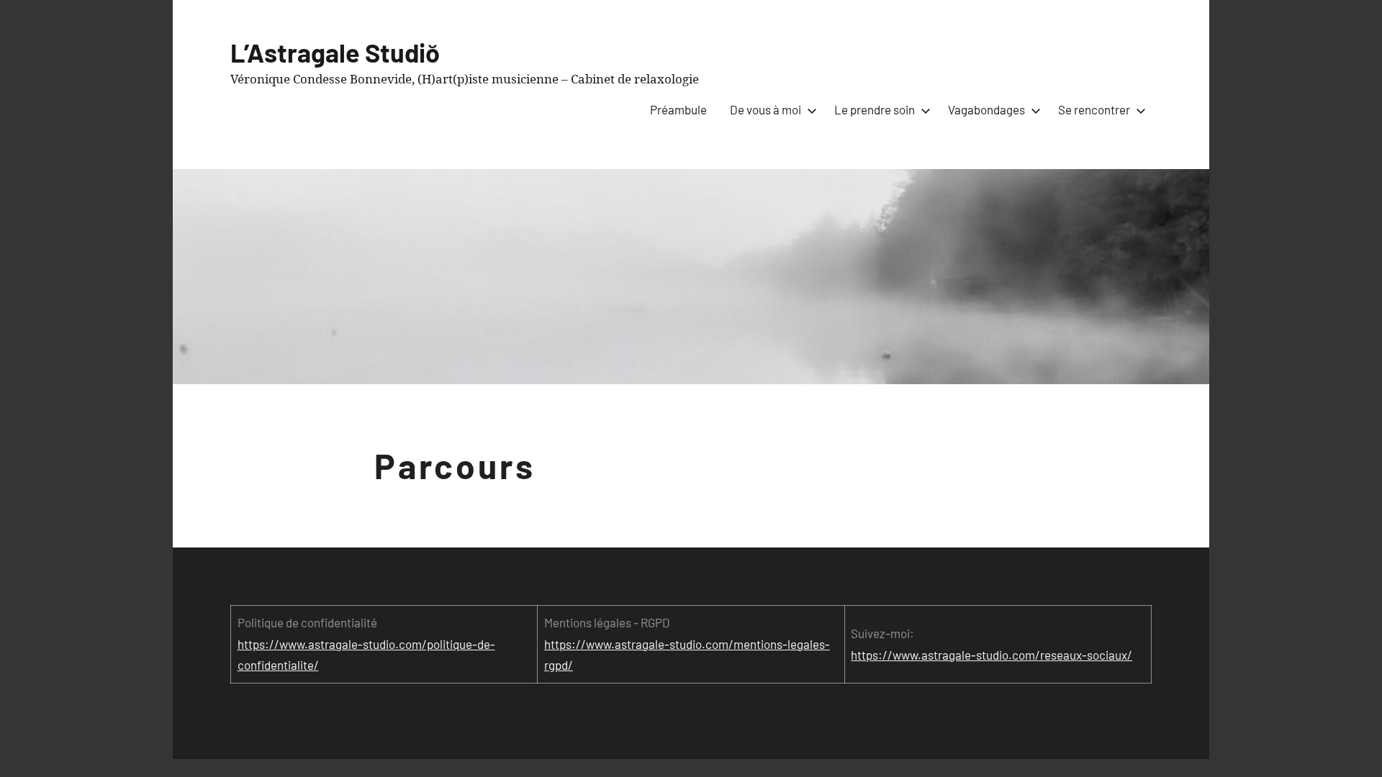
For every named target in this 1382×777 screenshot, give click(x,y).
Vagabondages (986, 109)
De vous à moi (765, 109)
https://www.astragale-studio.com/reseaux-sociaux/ (991, 655)
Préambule (678, 109)
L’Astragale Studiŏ (335, 52)
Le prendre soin (874, 109)
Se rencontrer (1094, 109)
